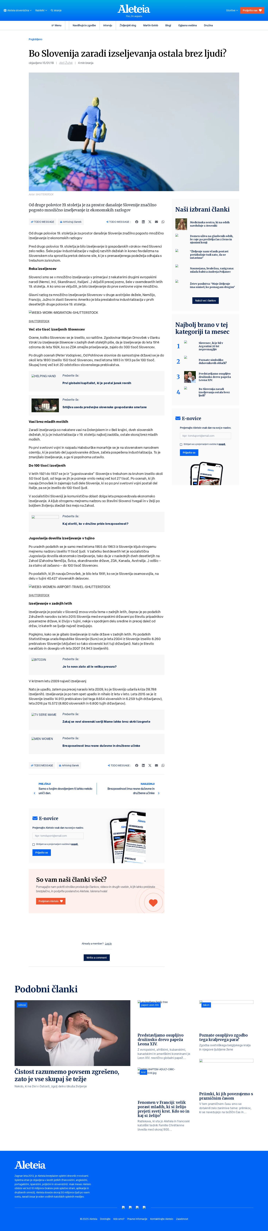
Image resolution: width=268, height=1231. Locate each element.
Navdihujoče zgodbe (84, 25)
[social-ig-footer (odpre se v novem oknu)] (144, 1207)
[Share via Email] (156, 221)
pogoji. (74, 844)
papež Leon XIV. (150, 1005)
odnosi (22, 1005)
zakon (206, 1005)
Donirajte (105, 1219)
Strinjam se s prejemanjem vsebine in (57, 844)
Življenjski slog (128, 25)
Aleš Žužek (66, 63)
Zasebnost (182, 1219)
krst (143, 1072)
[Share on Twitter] (149, 221)
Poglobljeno (35, 39)
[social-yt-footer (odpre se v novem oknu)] (123, 1207)
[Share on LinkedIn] (143, 221)
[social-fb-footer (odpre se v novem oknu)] (130, 1207)
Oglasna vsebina (187, 25)
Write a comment (97, 957)
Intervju (107, 25)
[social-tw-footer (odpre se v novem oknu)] (137, 1207)
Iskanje (58, 10)
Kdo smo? (118, 1219)
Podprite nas (250, 10)
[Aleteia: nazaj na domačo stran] (134, 8)
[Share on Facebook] (136, 221)
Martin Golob (150, 25)
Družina (208, 25)
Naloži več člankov (205, 300)
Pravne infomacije (137, 1219)
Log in (108, 943)
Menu (58, 25)
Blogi (168, 25)
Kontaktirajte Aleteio (161, 1219)
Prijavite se (41, 852)
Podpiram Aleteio (49, 901)
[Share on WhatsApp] (163, 221)
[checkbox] (33, 844)
